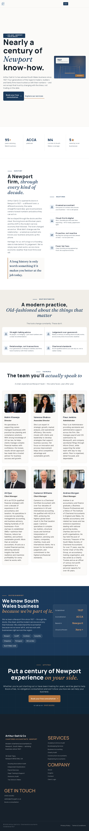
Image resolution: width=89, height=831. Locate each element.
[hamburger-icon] (65, 3)
